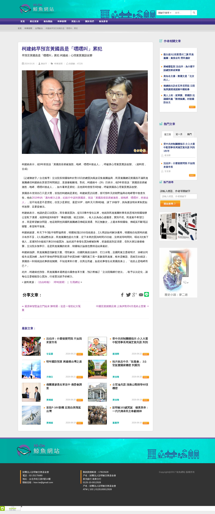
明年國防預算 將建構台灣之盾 (64, 361)
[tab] (167, 134)
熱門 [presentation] (189, 134)
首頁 (20, 28)
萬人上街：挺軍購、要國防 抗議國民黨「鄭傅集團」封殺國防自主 (179, 99)
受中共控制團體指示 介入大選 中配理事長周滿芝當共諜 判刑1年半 (130, 342)
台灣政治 (39, 28)
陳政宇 (44, 63)
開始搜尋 (168, 203)
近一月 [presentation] (179, 134)
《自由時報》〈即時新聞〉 (52, 282)
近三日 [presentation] (167, 134)
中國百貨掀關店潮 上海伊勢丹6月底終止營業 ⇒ (122, 306)
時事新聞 (28, 28)
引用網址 (75, 282)
